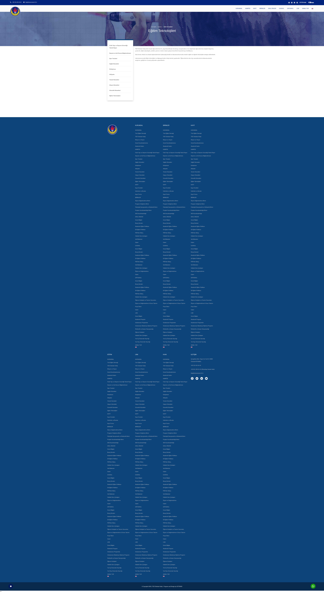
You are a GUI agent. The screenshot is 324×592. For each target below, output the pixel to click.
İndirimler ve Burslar (140, 191)
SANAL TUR (305, 8)
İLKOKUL (137, 245)
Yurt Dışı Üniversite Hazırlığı (142, 342)
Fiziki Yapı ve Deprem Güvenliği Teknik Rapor (147, 152)
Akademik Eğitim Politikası (142, 226)
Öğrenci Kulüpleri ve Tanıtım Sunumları (145, 300)
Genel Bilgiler (138, 220)
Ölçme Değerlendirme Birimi (142, 200)
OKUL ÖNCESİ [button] (272, 8)
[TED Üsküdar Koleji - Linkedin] (294, 2)
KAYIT (136, 184)
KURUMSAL (138, 130)
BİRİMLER (138, 197)
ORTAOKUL (138, 277)
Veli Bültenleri (138, 239)
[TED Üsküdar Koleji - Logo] (120, 130)
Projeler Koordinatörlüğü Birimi (143, 210)
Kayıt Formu (138, 194)
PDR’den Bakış (139, 232)
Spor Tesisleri (113, 58)
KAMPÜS (137, 149)
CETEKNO (179, 586)
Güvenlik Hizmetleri (114, 90)
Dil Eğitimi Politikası (140, 229)
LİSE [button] (298, 8)
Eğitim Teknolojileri (114, 95)
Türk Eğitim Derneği (140, 133)
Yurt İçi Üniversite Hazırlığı (142, 338)
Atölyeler (111, 74)
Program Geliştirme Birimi (142, 204)
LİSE (136, 313)
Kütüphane (112, 69)
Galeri (136, 242)
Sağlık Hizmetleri (114, 63)
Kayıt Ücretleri (139, 188)
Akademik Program (140, 319)
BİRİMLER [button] (262, 8)
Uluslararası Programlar (141, 322)
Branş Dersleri (139, 223)
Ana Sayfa (153, 26)
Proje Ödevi (138, 306)
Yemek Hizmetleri (114, 79)
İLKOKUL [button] (281, 8)
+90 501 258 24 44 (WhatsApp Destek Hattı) (203, 369)
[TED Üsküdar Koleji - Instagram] (288, 2)
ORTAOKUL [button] (290, 8)
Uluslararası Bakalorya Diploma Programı (146, 325)
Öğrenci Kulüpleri (139, 332)
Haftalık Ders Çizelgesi (141, 236)
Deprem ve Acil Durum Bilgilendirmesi (120, 53)
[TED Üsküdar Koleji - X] (291, 2)
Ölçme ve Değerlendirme (141, 271)
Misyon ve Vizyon (139, 139)
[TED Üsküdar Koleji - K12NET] (310, 2)
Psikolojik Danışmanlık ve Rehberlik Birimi (146, 207)
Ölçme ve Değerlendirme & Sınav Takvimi (146, 303)
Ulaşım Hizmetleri (114, 85)
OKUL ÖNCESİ (139, 216)
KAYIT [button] (254, 8)
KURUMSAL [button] (239, 8)
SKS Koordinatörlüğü (140, 213)
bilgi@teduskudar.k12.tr (31, 2)
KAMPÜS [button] (247, 8)
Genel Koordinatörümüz (141, 143)
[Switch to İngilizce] (312, 8)
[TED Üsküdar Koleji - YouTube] (296, 2)
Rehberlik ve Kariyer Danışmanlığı (144, 329)
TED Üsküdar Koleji (140, 136)
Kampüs (160, 26)
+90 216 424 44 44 (16, 2)
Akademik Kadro (139, 146)
